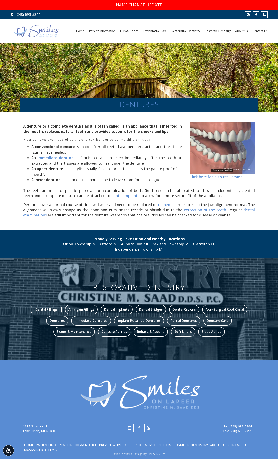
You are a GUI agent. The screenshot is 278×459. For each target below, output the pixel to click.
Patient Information (102, 31)
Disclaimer (33, 449)
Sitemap (52, 449)
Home (80, 31)
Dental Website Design (128, 454)
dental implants (125, 195)
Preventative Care (155, 31)
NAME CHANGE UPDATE (139, 5)
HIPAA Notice (129, 31)
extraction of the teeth (205, 209)
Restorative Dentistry (185, 31)
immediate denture (56, 157)
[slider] (222, 171)
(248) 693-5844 (241, 426)
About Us (241, 31)
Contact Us (260, 31)
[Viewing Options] (8, 450)
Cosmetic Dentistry (218, 31)
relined (164, 204)
